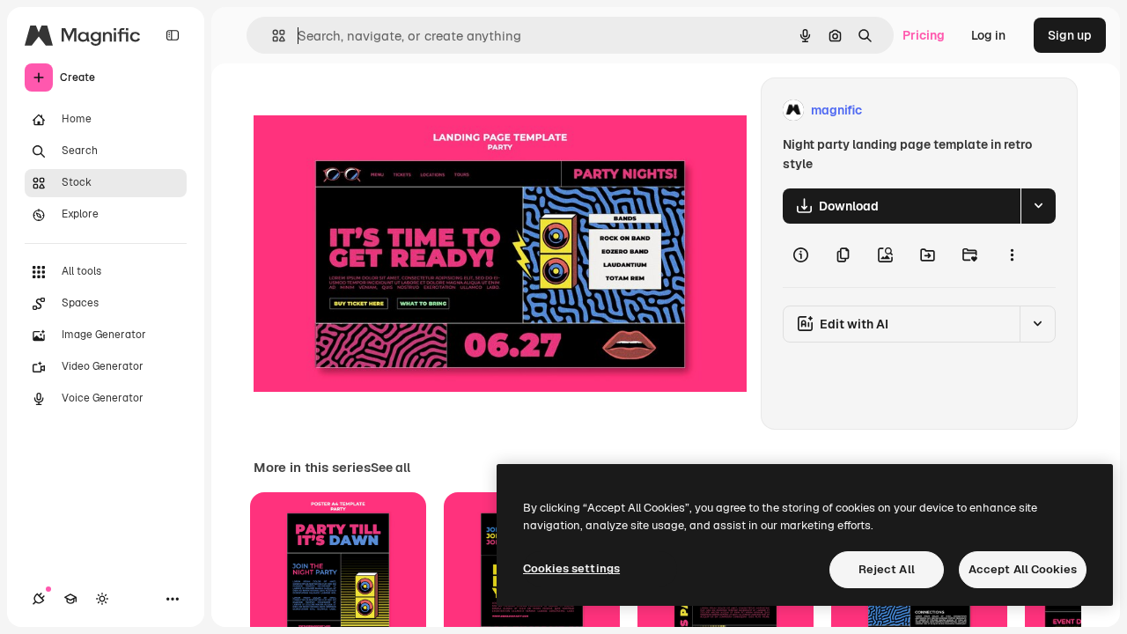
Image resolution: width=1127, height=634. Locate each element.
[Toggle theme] (102, 599)
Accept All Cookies (1023, 569)
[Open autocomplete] (271, 35)
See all (390, 468)
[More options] (1011, 255)
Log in (988, 35)
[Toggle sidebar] (172, 35)
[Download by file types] (1038, 206)
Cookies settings (571, 568)
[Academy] (70, 599)
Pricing (923, 35)
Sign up (1070, 35)
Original (366, 110)
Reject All (886, 569)
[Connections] (39, 599)
